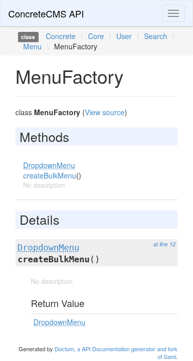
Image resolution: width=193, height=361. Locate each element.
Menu (32, 46)
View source (105, 112)
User (124, 36)
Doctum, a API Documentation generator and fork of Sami (116, 353)
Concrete (61, 36)
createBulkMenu (49, 175)
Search (155, 36)
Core (96, 36)
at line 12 (164, 244)
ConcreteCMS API (46, 13)
